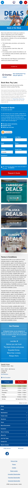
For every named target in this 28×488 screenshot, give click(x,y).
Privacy (14, 464)
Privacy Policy (15, 99)
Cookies (14, 467)
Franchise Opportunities (14, 477)
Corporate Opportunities (14, 481)
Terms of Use (21, 99)
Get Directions (4, 374)
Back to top (22, 403)
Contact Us (14, 66)
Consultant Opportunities (14, 474)
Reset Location (14, 471)
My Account (8, 448)
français (21, 448)
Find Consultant (6, 377)
